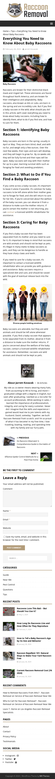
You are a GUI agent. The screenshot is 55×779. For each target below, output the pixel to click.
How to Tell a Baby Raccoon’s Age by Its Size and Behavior (34, 639)
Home (6, 31)
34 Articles (42, 382)
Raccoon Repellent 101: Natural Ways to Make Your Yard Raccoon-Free (34, 656)
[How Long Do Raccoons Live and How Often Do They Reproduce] (9, 629)
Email (6, 519)
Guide (6, 574)
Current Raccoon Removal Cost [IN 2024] (34, 671)
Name (6, 510)
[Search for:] (27, 558)
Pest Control (9, 584)
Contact (6, 731)
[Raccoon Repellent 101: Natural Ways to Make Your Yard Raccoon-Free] (9, 658)
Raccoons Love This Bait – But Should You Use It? (32, 609)
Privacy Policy (9, 736)
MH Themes (45, 776)
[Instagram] (18, 755)
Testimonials (9, 741)
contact (11, 212)
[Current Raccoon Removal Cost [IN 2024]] (9, 676)
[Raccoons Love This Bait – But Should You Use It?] (9, 614)
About (6, 726)
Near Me (7, 579)
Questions (8, 589)
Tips (13, 31)
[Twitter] (15, 759)
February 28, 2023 (13, 49)
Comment (7, 488)
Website (7, 528)
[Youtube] (16, 762)
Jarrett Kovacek (31, 49)
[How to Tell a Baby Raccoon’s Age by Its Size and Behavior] (9, 644)
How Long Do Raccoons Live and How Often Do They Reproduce (33, 624)
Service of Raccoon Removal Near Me (33, 696)
